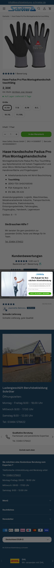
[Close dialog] (51, 273)
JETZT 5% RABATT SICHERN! (40, 293)
